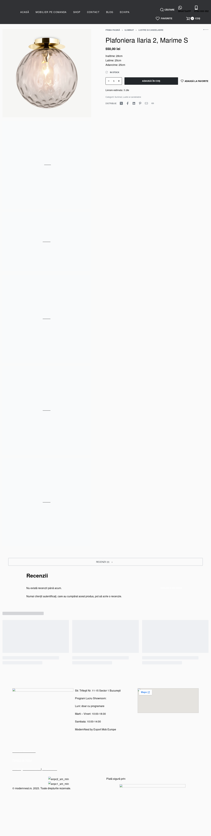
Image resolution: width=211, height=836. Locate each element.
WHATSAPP (184, 11)
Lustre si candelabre (150, 29)
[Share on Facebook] (127, 103)
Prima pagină (113, 29)
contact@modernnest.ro (26, 769)
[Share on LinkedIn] (133, 103)
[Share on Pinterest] (140, 103)
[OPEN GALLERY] (46, 73)
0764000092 (49, 769)
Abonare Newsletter (24, 751)
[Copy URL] (152, 103)
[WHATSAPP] (180, 7)
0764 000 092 (201, 11)
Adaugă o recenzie (171, 587)
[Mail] (146, 103)
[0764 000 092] (196, 7)
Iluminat (129, 29)
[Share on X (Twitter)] (121, 103)
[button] (105, 562)
